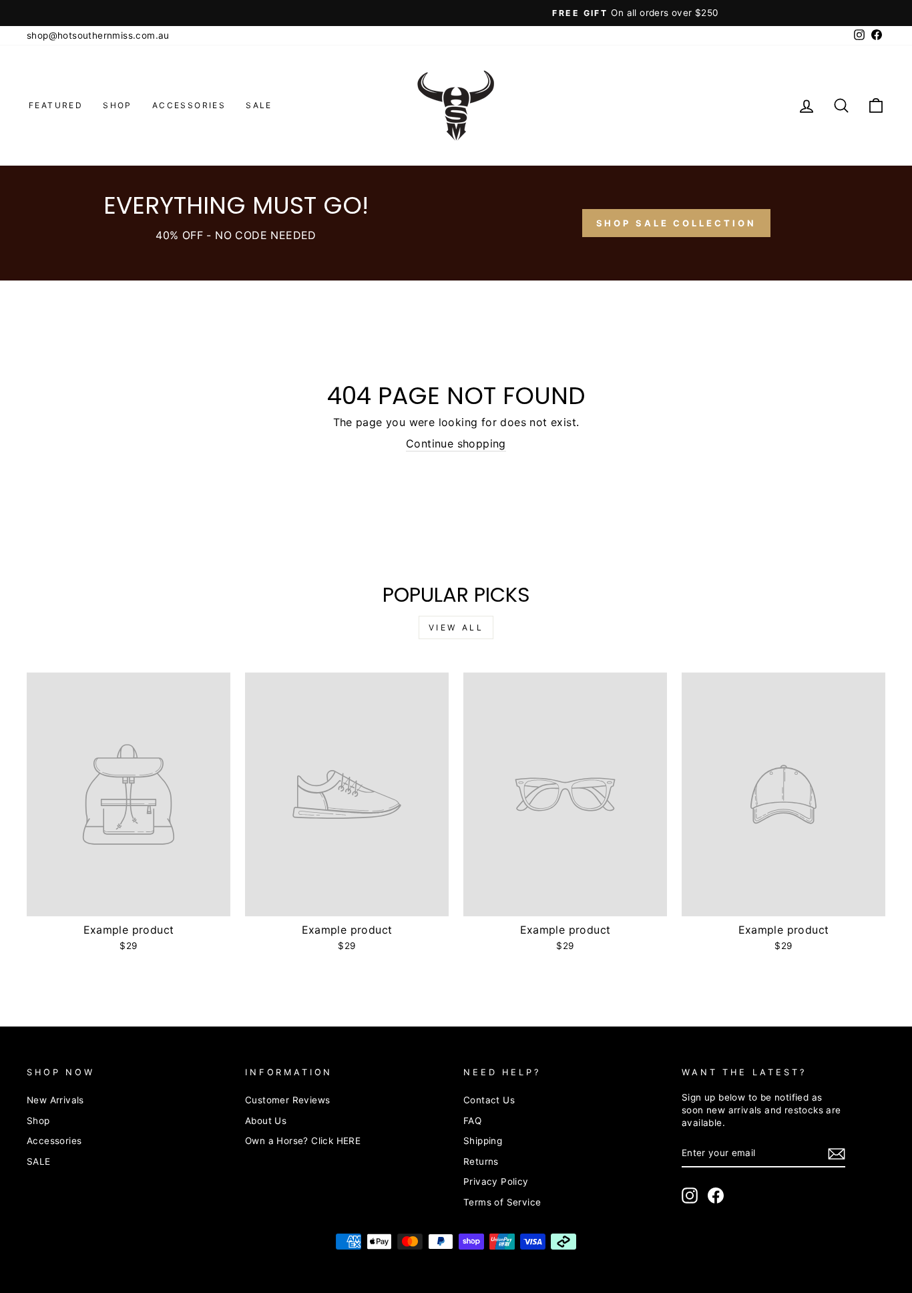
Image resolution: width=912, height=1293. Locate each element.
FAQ (472, 1120)
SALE (259, 105)
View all (456, 627)
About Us (265, 1120)
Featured (56, 105)
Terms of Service (502, 1202)
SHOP (117, 105)
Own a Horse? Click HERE (303, 1140)
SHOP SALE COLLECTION (676, 223)
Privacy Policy (496, 1181)
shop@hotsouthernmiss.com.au (98, 35)
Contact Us (489, 1100)
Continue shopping (456, 443)
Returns (481, 1161)
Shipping (482, 1140)
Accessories (189, 105)
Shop (38, 1120)
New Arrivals (55, 1100)
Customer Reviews (287, 1100)
